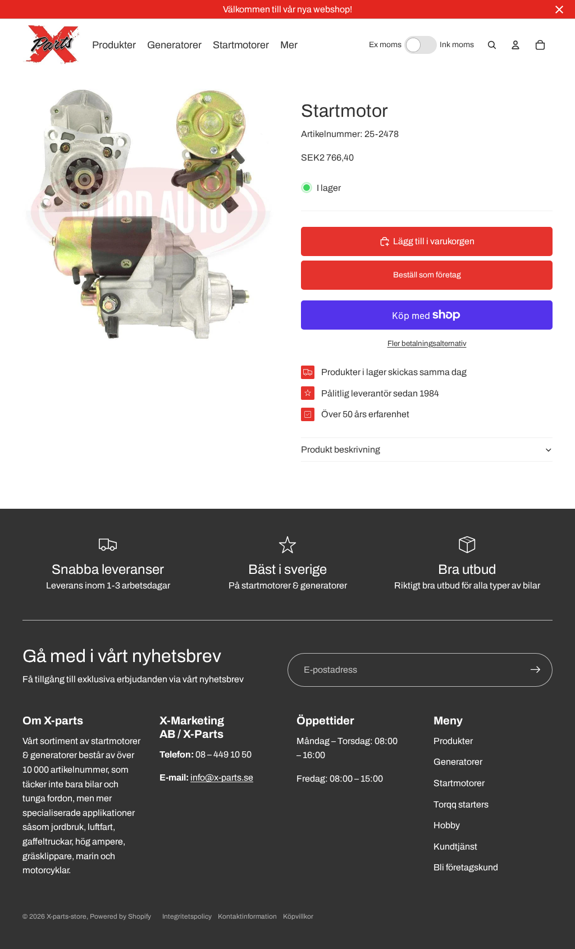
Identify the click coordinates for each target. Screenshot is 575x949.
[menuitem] (289, 45)
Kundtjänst (455, 846)
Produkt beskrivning (340, 449)
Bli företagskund (465, 867)
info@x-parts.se (221, 777)
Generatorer (457, 761)
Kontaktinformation (247, 916)
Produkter (453, 741)
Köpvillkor (298, 916)
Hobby (446, 825)
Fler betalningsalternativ (427, 343)
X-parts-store (66, 916)
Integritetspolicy (187, 916)
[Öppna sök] (492, 45)
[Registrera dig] (535, 670)
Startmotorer (459, 783)
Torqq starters (461, 804)
